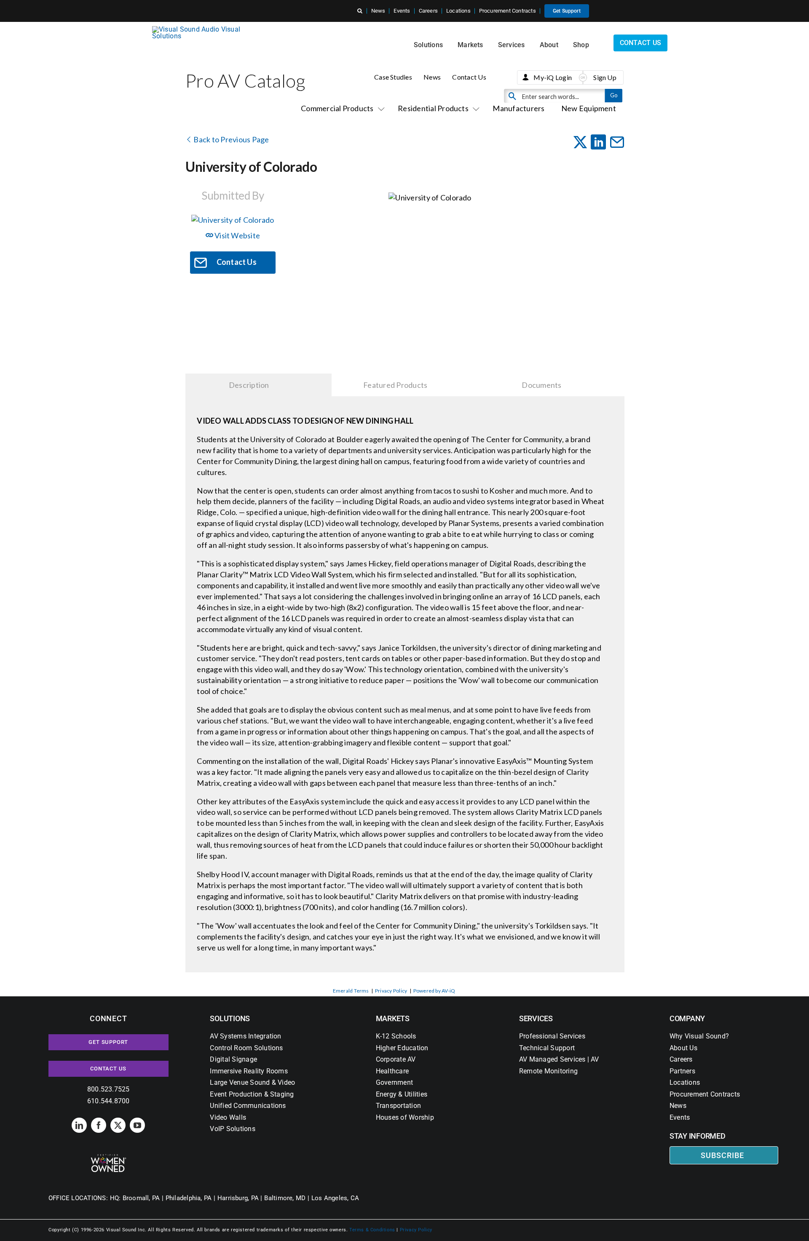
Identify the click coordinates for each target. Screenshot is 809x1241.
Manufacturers (518, 108)
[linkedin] (79, 1125)
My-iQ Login (552, 77)
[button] (359, 11)
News (432, 77)
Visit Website (236, 235)
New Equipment (588, 108)
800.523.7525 (108, 1089)
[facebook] (98, 1125)
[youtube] (137, 1125)
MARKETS (393, 1018)
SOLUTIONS (230, 1018)
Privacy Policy (391, 990)
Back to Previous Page (230, 139)
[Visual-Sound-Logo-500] (199, 29)
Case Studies (393, 77)
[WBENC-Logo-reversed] (108, 1157)
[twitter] (118, 1125)
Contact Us (469, 77)
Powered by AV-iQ (434, 990)
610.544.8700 (108, 1101)
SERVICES (536, 1018)
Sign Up (604, 77)
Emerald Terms (351, 990)
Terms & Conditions (372, 1230)
